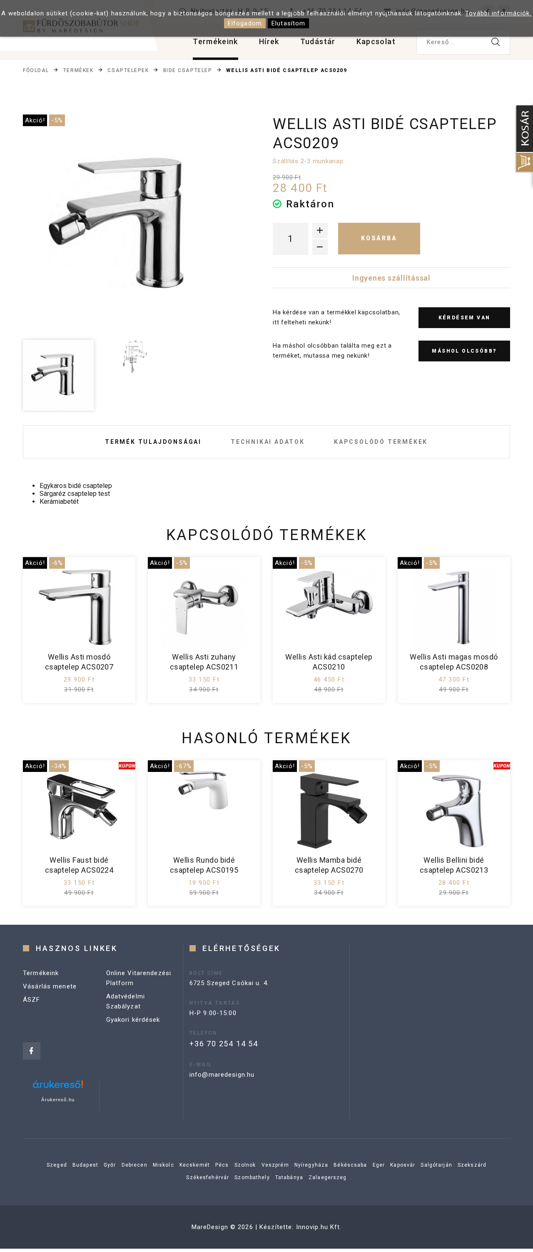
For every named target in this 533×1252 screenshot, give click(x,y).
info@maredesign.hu (221, 1074)
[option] (133, 224)
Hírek (269, 41)
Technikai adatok (268, 441)
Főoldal (36, 70)
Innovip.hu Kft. (319, 1227)
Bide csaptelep (187, 70)
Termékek (78, 70)
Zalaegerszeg (328, 1177)
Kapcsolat (376, 41)
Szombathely (251, 1177)
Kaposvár (402, 1165)
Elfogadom (245, 23)
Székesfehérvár (207, 1177)
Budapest (85, 1165)
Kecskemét (194, 1165)
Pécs (222, 1165)
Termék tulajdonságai (153, 441)
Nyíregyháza (311, 1165)
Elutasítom (288, 23)
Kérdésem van (464, 318)
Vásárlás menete (50, 986)
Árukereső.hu (58, 1099)
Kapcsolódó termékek (381, 441)
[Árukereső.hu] (58, 1087)
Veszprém (275, 1165)
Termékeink (215, 41)
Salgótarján (436, 1165)
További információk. (498, 13)
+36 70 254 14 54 (223, 1043)
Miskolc (163, 1165)
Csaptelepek (128, 70)
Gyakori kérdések (133, 1019)
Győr (110, 1165)
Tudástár (318, 41)
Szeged (57, 1165)
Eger (379, 1165)
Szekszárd (472, 1165)
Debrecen (134, 1165)
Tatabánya (289, 1177)
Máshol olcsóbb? (464, 351)
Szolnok (245, 1165)
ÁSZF (31, 999)
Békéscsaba (350, 1165)
